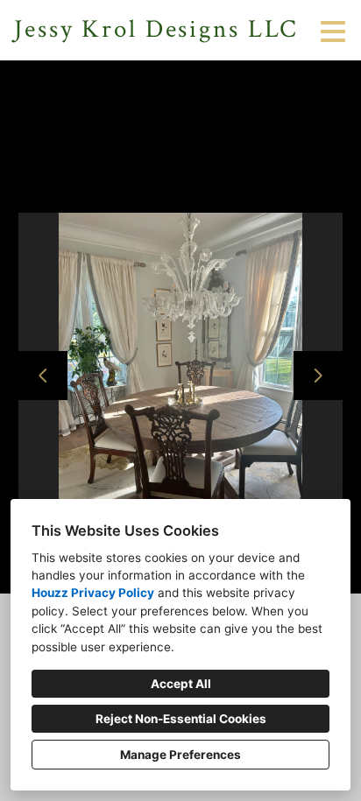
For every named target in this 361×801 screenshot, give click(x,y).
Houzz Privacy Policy (93, 593)
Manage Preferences (180, 755)
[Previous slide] (42, 375)
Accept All (181, 684)
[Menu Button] (332, 31)
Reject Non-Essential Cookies (181, 719)
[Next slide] (318, 375)
